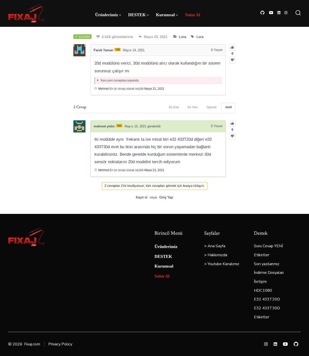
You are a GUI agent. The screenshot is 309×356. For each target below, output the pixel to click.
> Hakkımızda (215, 255)
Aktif (228, 107)
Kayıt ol (141, 197)
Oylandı (211, 107)
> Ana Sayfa (214, 246)
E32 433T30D (267, 308)
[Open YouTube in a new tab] (271, 13)
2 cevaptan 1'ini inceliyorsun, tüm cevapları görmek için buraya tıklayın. (155, 186)
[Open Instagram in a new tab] (286, 13)
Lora (182, 37)
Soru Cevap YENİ (268, 246)
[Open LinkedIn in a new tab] (279, 13)
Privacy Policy (60, 344)
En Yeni (193, 107)
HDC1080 (263, 290)
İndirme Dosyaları (269, 272)
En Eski (174, 107)
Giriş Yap (166, 197)
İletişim (260, 281)
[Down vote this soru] (232, 60)
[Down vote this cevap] (232, 136)
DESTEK (137, 14)
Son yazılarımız (266, 264)
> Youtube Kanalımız (221, 264)
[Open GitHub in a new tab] (262, 13)
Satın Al (192, 14)
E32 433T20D (267, 299)
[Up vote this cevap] (232, 123)
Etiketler (261, 255)
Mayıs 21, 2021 (154, 88)
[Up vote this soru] (232, 47)
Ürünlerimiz (106, 14)
